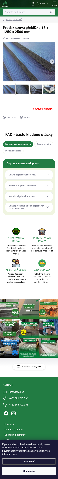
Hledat (51, 12)
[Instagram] (13, 412)
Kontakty (9, 424)
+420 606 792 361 (18, 404)
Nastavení (29, 461)
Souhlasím (29, 471)
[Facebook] (5, 412)
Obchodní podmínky (15, 434)
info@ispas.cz (16, 392)
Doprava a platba (13, 429)
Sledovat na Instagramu (31, 367)
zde (15, 454)
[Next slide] (52, 61)
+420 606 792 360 (18, 398)
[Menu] (54, 3)
